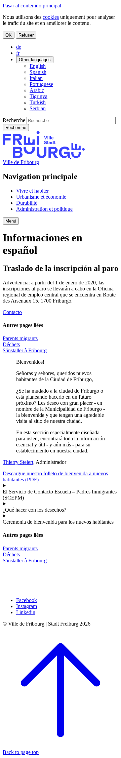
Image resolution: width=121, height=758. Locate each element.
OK (8, 35)
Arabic (37, 90)
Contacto (12, 312)
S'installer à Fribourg (25, 350)
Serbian (38, 108)
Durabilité (26, 203)
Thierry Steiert (18, 462)
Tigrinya (38, 96)
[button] (11, 221)
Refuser (26, 35)
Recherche (14, 120)
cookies (51, 17)
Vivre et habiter (32, 191)
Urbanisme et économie (41, 197)
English (38, 66)
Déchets (11, 344)
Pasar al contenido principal (32, 5)
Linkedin (25, 612)
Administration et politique (44, 209)
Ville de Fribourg (21, 162)
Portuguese (41, 84)
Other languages (35, 59)
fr (17, 53)
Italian (36, 78)
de (18, 47)
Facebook (26, 600)
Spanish (38, 72)
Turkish (38, 102)
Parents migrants (20, 338)
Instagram (26, 606)
